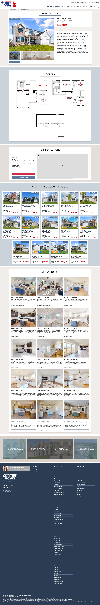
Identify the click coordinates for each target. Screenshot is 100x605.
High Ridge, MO (34, 472)
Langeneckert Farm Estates (59, 519)
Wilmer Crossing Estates (58, 583)
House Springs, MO (35, 474)
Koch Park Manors (57, 517)
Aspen (33, 262)
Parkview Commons (57, 534)
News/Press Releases (81, 472)
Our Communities (85, 449)
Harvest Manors (57, 505)
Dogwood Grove (57, 484)
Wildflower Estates (57, 577)
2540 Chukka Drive (37, 256)
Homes (10, 9)
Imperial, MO (34, 476)
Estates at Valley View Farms (59, 492)
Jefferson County (15, 9)
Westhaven (56, 573)
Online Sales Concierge (81, 501)
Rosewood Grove (57, 561)
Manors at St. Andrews (58, 527)
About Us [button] (85, 6)
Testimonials (82, 2)
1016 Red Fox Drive (8, 207)
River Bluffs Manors (57, 556)
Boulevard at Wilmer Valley (59, 474)
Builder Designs (18, 596)
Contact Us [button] (92, 6)
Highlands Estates (57, 513)
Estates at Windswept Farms (64, 18)
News (78, 2)
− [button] (38, 157)
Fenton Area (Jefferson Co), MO (37, 471)
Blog (77, 492)
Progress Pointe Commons (59, 546)
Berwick (4, 213)
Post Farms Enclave (57, 542)
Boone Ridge (56, 472)
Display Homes (79, 496)
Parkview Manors (57, 536)
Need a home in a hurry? (38, 449)
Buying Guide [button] (77, 6)
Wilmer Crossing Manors (58, 585)
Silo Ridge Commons (58, 563)
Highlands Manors (57, 515)
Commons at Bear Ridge (58, 476)
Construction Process (81, 488)
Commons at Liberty (57, 478)
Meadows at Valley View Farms (59, 530)
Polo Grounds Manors (58, 540)
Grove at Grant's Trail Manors (59, 500)
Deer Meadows (57, 482)
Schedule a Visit (80, 500)
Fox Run (55, 498)
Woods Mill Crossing (58, 590)
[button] (52, 35)
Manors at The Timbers (58, 529)
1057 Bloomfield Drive (28, 207)
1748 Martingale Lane (9, 231)
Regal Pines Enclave (57, 552)
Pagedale (56, 532)
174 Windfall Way (86, 207)
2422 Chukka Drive (85, 231)
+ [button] (38, 155)
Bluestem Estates (57, 471)
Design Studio (87, 2)
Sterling (14, 262)
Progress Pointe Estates (58, 548)
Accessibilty (93, 601)
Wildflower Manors (57, 579)
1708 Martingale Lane (67, 207)
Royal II (4, 237)
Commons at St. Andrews (58, 480)
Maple (52, 262)
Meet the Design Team (81, 484)
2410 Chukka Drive (66, 231)
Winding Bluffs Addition (58, 587)
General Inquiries (80, 498)
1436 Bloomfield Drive (48, 207)
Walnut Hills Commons (58, 567)
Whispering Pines (57, 575)
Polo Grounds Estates (58, 538)
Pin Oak (23, 237)
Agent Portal (96, 2)
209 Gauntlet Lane (47, 231)
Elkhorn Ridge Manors (58, 488)
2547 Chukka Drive (56, 256)
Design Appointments (81, 482)
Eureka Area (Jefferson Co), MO (37, 469)
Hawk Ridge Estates (57, 509)
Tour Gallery (79, 494)
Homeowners (73, 2)
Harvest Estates (57, 503)
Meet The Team (79, 474)
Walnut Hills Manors (57, 571)
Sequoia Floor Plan (60, 29)
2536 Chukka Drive (18, 256)
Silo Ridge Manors (57, 565)
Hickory (23, 213)
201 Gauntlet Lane (27, 231)
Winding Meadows (57, 589)
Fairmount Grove (57, 496)
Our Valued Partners (80, 480)
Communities (50, 6)
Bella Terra (56, 469)
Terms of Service (81, 601)
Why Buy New (79, 490)
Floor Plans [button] (69, 6)
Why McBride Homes (80, 471)
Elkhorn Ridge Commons (58, 486)
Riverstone (56, 560)
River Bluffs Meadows (58, 558)
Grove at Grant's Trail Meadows (59, 501)
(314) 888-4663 (14, 171)
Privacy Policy (87, 601)
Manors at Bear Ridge (58, 523)
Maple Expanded (83, 213)
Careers (92, 2)
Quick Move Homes (60, 6)
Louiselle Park (56, 521)
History (78, 469)
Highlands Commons (58, 511)
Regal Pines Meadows (58, 554)
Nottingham (44, 237)
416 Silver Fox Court (76, 256)
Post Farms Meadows (58, 544)
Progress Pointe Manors (58, 550)
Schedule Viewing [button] (14, 62)
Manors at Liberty (57, 525)
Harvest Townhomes (57, 507)
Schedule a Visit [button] (24, 177)
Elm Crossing (56, 490)
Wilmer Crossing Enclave (58, 581)
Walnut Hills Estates (57, 569)
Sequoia (43, 213)
